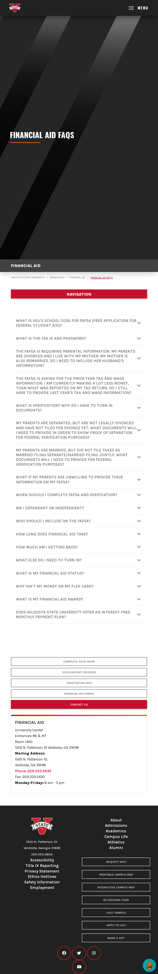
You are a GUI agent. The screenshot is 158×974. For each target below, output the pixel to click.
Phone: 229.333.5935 (33, 771)
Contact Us (79, 704)
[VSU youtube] (79, 967)
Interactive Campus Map (116, 887)
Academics (116, 831)
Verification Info (79, 683)
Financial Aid (26, 265)
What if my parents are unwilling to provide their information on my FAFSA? (69, 479)
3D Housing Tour (116, 900)
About (116, 820)
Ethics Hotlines (42, 876)
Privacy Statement (42, 871)
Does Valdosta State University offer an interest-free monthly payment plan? (73, 614)
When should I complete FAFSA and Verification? (66, 494)
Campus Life (116, 837)
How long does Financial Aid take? (52, 534)
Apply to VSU (116, 925)
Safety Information (42, 882)
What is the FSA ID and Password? (51, 338)
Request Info (116, 862)
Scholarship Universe (79, 672)
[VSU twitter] (79, 953)
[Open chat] (149, 965)
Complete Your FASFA (79, 661)
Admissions (57, 277)
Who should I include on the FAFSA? (53, 521)
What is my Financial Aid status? (50, 573)
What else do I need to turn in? (49, 560)
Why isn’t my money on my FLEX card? (55, 586)
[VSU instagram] (94, 953)
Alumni (116, 848)
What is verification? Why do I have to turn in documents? (64, 408)
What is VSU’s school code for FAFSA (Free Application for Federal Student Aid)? (76, 323)
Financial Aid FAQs (101, 277)
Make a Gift (116, 938)
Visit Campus (116, 913)
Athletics (116, 842)
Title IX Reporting (42, 866)
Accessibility (42, 860)
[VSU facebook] (64, 953)
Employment (42, 888)
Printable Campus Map (116, 874)
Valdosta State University (28, 277)
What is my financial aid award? (49, 599)
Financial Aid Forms (79, 693)
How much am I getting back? (47, 547)
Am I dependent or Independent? (50, 508)
